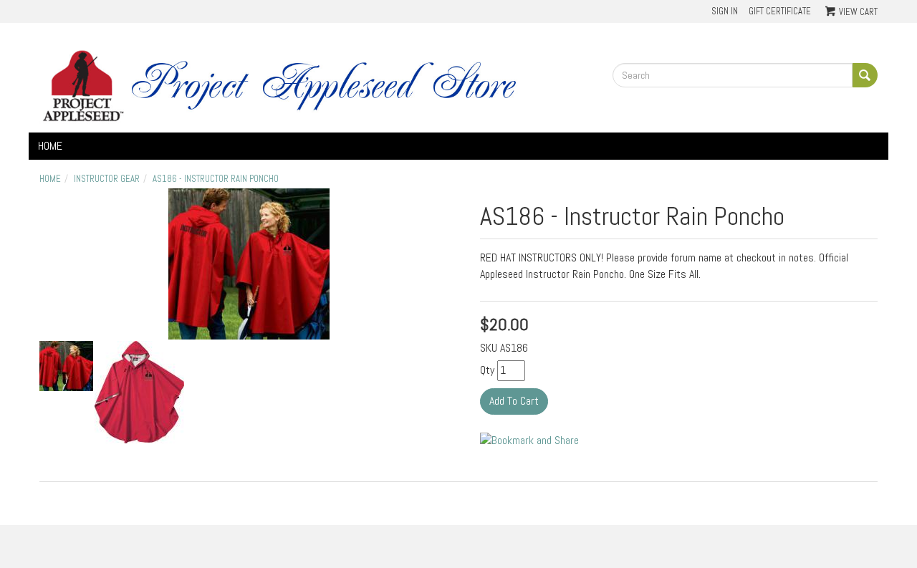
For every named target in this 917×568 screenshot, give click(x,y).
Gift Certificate (780, 11)
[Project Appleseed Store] (315, 84)
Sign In (724, 11)
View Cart (858, 12)
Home (50, 145)
